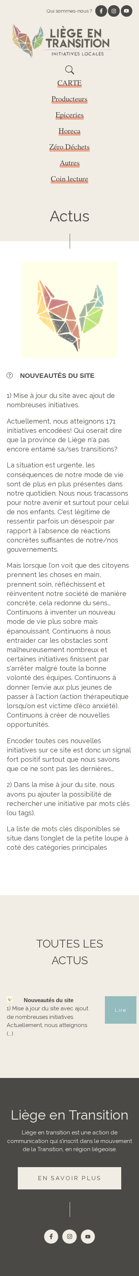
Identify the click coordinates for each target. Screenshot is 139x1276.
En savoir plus (69, 1178)
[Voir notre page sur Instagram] (114, 11)
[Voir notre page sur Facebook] (101, 11)
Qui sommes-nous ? (69, 11)
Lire (120, 1010)
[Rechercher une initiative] (69, 72)
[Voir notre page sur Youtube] (127, 11)
